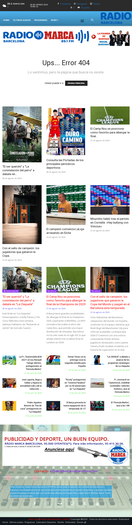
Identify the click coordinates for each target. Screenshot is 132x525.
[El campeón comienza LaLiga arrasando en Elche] (66, 205)
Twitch (96, 3)
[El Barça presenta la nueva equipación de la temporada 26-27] (53, 406)
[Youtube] (78, 7)
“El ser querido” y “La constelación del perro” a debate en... (18, 170)
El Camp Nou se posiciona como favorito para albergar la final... (110, 132)
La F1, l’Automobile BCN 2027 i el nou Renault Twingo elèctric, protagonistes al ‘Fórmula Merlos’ (30, 363)
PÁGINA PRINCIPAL (76, 83)
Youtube (85, 7)
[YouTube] (97, 504)
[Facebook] (58, 4)
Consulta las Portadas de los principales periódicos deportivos (65, 163)
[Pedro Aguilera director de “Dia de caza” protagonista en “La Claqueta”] (9, 406)
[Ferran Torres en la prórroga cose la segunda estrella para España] (53, 360)
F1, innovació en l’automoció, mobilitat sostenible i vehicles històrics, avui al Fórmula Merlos (119, 385)
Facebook (65, 3)
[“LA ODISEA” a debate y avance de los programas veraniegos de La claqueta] (97, 360)
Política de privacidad (50, 519)
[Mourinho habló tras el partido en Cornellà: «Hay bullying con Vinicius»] (110, 200)
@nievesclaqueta (10, 291)
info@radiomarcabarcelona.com (74, 471)
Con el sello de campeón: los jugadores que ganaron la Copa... (20, 251)
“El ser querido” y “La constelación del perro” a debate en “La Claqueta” (18, 300)
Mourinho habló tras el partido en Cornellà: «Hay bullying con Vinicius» (109, 222)
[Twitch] (91, 4)
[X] (71, 7)
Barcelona (51, 291)
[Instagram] (74, 4)
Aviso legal (33, 519)
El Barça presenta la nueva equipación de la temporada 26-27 (74, 405)
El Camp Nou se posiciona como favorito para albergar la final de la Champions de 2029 (66, 300)
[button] (92, 20)
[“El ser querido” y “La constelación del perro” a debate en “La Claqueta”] (22, 134)
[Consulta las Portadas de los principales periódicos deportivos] (66, 131)
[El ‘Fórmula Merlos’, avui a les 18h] (97, 406)
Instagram (82, 3)
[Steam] (60, 504)
